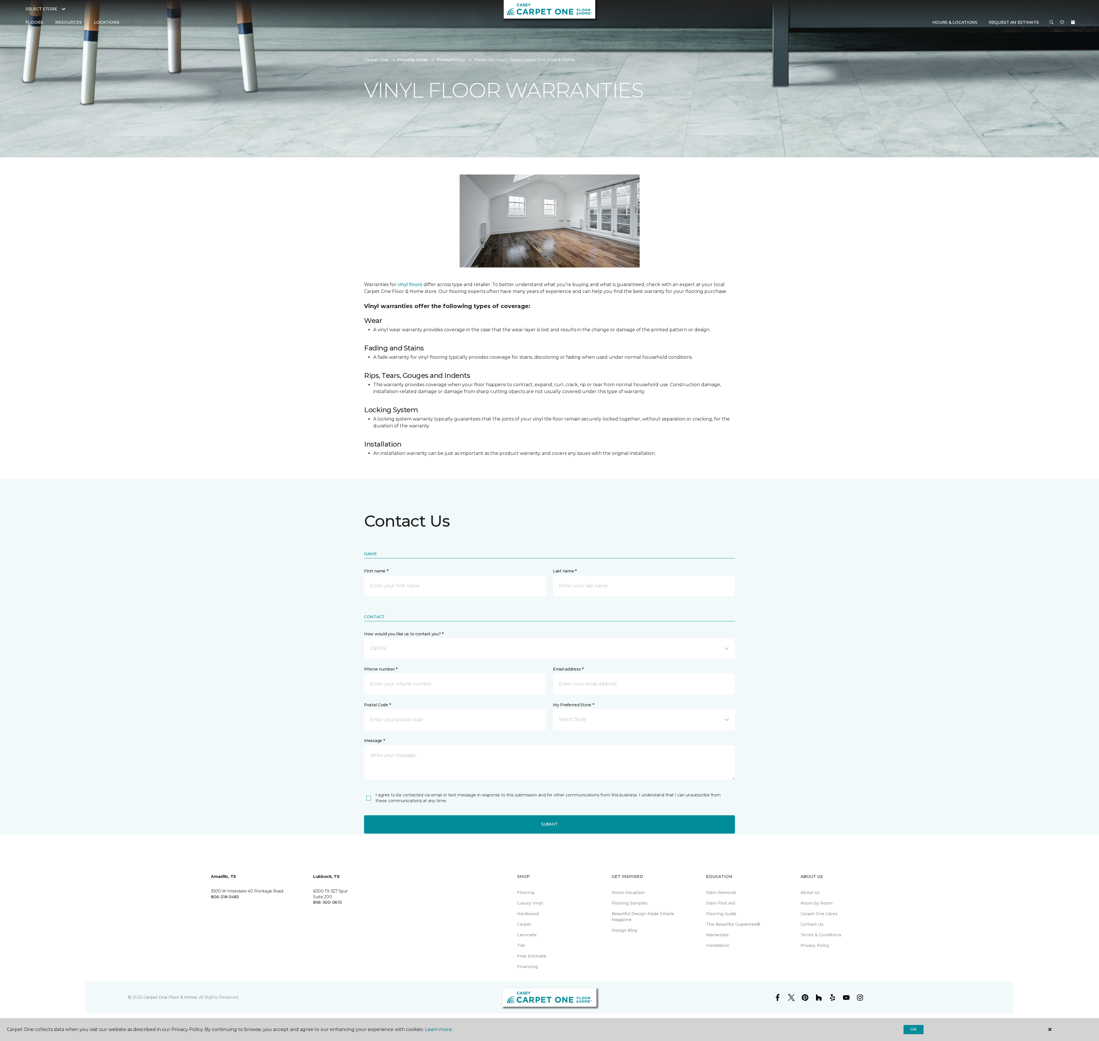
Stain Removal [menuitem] (721, 892)
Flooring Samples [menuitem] (630, 903)
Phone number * (381, 669)
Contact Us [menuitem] (811, 924)
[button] (1051, 22)
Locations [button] (106, 22)
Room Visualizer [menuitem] (628, 892)
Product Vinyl (451, 59)
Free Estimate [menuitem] (531, 956)
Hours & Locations (954, 22)
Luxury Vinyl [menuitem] (530, 903)
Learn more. (438, 1029)
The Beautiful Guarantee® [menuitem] (733, 924)
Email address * (568, 669)
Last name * (565, 571)
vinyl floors (410, 284)
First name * (376, 571)
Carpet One (376, 59)
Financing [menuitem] (527, 966)
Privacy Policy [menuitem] (814, 945)
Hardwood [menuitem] (528, 913)
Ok (913, 1029)
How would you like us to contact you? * (404, 634)
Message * (374, 741)
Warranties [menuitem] (717, 934)
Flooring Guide (412, 59)
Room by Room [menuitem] (816, 903)
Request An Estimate (1014, 22)
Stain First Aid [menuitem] (720, 903)
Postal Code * (377, 705)
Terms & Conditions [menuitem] (820, 934)
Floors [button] (34, 22)
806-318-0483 (225, 896)
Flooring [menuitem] (525, 892)
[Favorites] (1062, 22)
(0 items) (1073, 22)
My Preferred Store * (573, 705)
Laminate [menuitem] (527, 934)
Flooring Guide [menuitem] (721, 913)
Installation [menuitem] (718, 945)
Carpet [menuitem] (524, 924)
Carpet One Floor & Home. (170, 997)
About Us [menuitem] (810, 892)
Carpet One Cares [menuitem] (818, 913)
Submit (549, 824)
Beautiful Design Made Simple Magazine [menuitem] (643, 916)
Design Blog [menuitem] (624, 930)
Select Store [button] (41, 8)
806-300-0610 (327, 902)
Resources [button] (68, 22)
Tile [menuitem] (521, 945)
